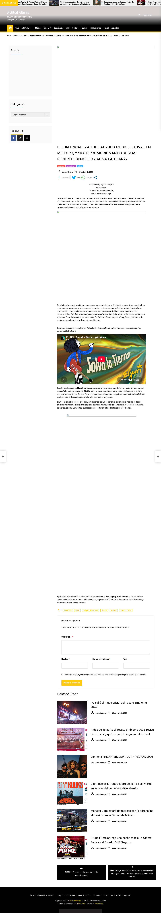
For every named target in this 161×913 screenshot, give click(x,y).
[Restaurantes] (91, 910)
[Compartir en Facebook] (62, 177)
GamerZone (58, 28)
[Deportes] (98, 910)
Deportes (115, 28)
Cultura (75, 28)
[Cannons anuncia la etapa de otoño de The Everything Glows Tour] (71, 3)
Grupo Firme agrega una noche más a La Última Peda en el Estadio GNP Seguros (135, 3)
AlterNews (26, 28)
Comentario (67, 637)
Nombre (65, 659)
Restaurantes (95, 28)
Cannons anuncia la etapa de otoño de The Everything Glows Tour (92, 3)
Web (125, 659)
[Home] (10, 28)
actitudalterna (67, 172)
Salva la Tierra (125, 610)
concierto (67, 610)
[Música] (70, 910)
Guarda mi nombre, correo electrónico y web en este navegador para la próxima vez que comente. (105, 674)
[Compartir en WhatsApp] (86, 177)
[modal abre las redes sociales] (95, 177)
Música (38, 28)
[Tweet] (76, 177)
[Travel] (94, 910)
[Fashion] (87, 910)
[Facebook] (13, 138)
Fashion (84, 28)
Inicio (17, 28)
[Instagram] (27, 138)
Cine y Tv (47, 28)
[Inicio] (63, 910)
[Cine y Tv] (73, 910)
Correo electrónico (101, 659)
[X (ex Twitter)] (20, 138)
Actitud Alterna (18, 12)
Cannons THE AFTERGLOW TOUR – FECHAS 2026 (122, 757)
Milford (104, 610)
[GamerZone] (77, 910)
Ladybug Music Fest (90, 610)
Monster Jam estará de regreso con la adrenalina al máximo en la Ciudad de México (48, 3)
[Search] (139, 15)
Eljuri (77, 610)
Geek (68, 28)
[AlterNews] (66, 910)
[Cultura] (84, 910)
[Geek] (80, 910)
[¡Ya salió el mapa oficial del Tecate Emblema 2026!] (72, 712)
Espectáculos (71, 166)
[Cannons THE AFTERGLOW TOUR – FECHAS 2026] (72, 766)
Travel (106, 28)
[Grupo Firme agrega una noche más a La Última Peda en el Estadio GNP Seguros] (115, 3)
